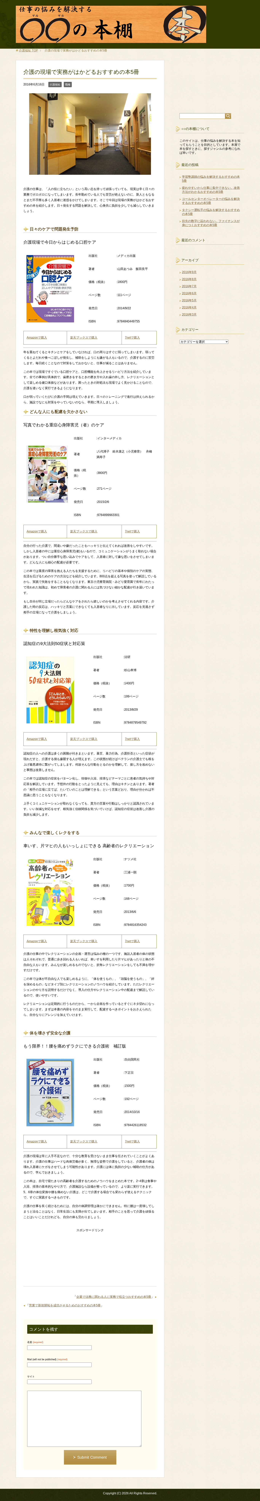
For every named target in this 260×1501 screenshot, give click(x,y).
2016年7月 (189, 286)
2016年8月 (189, 279)
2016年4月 (189, 307)
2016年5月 (189, 300)
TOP (28, 50)
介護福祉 (55, 84)
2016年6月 (189, 293)
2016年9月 (189, 272)
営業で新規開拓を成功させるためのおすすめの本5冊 (65, 1305)
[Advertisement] (90, 1259)
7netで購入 (132, 337)
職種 (67, 84)
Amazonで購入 (37, 337)
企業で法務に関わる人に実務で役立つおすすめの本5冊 (113, 1296)
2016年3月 (189, 314)
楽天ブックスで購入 (83, 337)
